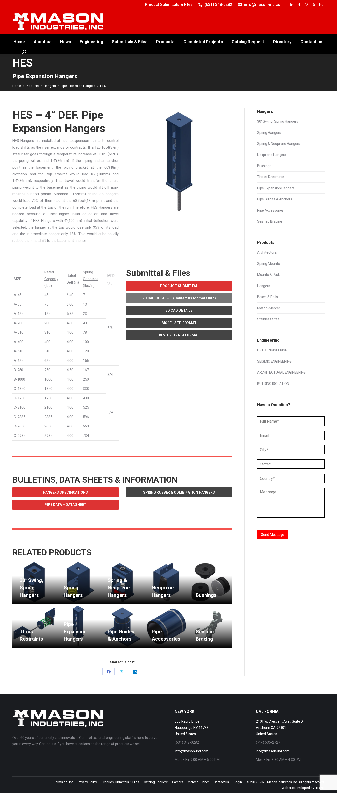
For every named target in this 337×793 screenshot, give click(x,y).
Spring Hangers (269, 133)
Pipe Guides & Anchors (274, 199)
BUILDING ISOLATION (273, 384)
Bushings (206, 595)
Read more (28, 602)
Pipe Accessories (270, 210)
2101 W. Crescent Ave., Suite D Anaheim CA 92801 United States (279, 727)
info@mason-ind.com (264, 4)
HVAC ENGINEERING (272, 350)
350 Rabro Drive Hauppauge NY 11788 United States (191, 727)
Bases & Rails (267, 297)
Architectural (267, 252)
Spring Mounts (268, 264)
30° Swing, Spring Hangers (31, 587)
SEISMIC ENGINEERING (274, 361)
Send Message (272, 535)
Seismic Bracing (269, 221)
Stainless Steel (268, 319)
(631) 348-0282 (218, 4)
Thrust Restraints (270, 177)
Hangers (263, 286)
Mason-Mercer (268, 308)
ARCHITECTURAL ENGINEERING (281, 372)
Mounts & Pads (269, 275)
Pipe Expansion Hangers (75, 631)
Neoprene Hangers (271, 155)
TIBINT (320, 788)
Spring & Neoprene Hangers (119, 587)
